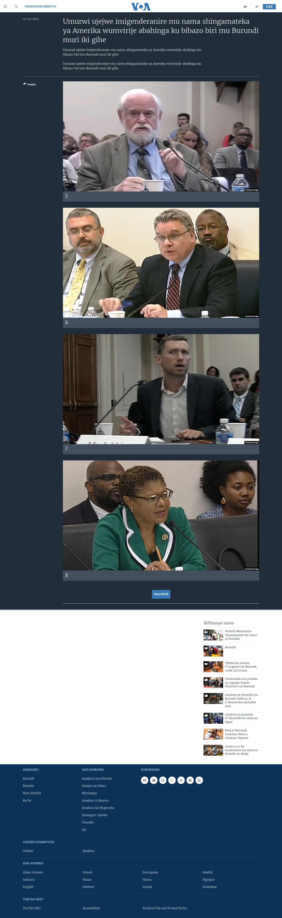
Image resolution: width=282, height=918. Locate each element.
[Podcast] (181, 780)
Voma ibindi (161, 594)
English (28, 887)
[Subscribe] (190, 780)
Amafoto (89, 851)
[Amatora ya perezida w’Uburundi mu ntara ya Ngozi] (213, 718)
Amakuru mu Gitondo (97, 778)
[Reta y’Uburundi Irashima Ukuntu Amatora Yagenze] (213, 734)
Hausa (87, 879)
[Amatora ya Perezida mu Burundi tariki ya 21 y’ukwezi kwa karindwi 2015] (213, 698)
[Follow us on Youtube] (153, 780)
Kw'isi (27, 800)
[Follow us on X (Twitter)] (172, 780)
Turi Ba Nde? (32, 908)
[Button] (29, 85)
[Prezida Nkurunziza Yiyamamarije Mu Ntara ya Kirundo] (213, 634)
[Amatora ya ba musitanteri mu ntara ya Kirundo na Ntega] (213, 750)
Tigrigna (208, 879)
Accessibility (91, 908)
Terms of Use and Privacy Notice (165, 908)
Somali (147, 887)
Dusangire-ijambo (94, 815)
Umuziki (88, 822)
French (87, 872)
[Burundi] (213, 651)
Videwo (28, 851)
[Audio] (257, 7)
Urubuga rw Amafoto (40, 6)
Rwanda (28, 786)
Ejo (84, 829)
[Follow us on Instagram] (163, 780)
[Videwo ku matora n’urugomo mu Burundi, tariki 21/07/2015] (213, 666)
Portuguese (150, 872)
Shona (147, 879)
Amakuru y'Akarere (95, 800)
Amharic (29, 879)
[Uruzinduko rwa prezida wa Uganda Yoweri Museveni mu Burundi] (213, 682)
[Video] (245, 7)
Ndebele (88, 887)
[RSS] (199, 780)
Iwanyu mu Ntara (94, 786)
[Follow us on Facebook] (144, 780)
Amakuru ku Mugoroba (98, 807)
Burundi (28, 778)
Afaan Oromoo (33, 872)
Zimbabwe (209, 887)
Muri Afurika (32, 793)
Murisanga (89, 793)
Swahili (207, 872)
